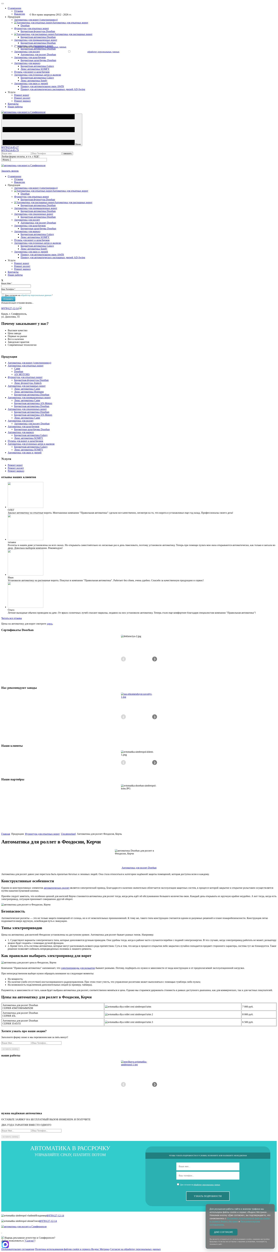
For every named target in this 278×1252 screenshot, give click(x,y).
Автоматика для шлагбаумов (30, 57)
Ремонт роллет (22, 98)
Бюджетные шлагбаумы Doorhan (38, 60)
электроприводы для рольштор (78, 968)
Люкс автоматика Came (27, 388)
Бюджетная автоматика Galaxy (37, 66)
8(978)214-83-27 (10, 147)
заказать (67, 153)
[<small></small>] (139, 695)
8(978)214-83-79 (10, 150)
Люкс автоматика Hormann (29, 391)
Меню (78, 144)
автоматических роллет (57, 887)
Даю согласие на (29, 295)
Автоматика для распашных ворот (27, 386)
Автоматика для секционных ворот (33, 214)
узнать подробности (208, 1196)
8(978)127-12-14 (10, 308)
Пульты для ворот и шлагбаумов (32, 72)
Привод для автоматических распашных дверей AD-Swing (53, 89)
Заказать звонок (10, 170)
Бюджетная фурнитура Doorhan (38, 31)
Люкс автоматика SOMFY (35, 69)
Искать (6, 160)
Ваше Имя (6, 283)
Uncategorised (68, 834)
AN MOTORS (22, 374)
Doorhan (25, 25)
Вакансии (19, 14)
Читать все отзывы (11, 618)
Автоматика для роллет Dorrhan (139, 867)
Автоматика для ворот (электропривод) (36, 19)
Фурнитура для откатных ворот (31, 28)
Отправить (8, 298)
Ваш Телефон (8, 289)
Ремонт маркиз (22, 100)
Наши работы (15, 106)
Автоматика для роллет (27, 51)
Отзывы (18, 11)
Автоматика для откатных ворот (25, 365)
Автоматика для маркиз (27, 63)
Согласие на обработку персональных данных (135, 1249)
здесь (49, 623)
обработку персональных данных (36, 295)
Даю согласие (223, 1232)
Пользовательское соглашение (17, 1249)
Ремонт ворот (21, 95)
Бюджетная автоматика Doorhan (38, 37)
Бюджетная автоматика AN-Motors (33, 403)
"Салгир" (29, 1240)
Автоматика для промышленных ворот (35, 40)
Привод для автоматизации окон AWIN (42, 86)
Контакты (13, 103)
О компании (14, 8)
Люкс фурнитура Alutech (28, 383)
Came (17, 368)
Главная (5, 834)
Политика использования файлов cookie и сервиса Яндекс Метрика (72, 1249)
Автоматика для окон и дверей (31, 83)
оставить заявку (10, 1049)
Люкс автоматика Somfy (34, 80)
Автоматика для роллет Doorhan (38, 54)
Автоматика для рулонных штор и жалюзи (37, 74)
